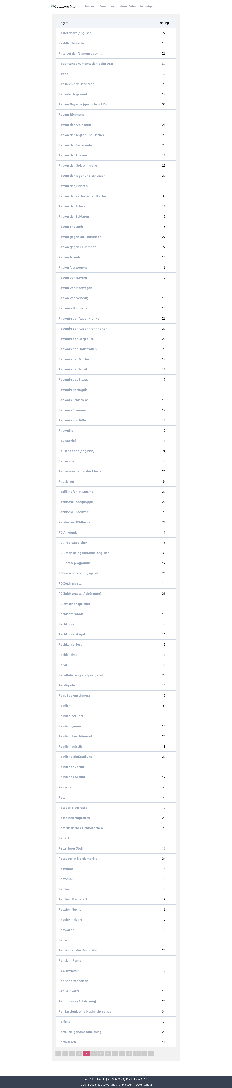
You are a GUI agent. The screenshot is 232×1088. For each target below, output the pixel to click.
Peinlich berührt (71, 716)
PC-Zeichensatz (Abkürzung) (80, 593)
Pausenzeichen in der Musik (80, 471)
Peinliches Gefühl (72, 777)
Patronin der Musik (74, 369)
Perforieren (68, 1042)
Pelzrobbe (66, 869)
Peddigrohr (67, 685)
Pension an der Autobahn (78, 950)
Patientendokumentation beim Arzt (86, 63)
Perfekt (65, 1022)
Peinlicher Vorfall (72, 767)
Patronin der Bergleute (77, 339)
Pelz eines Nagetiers (75, 818)
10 (137, 1053)
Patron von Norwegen (76, 288)
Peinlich (65, 706)
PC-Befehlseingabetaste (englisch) (85, 553)
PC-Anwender (69, 532)
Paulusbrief (68, 441)
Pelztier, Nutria (70, 909)
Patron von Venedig (74, 298)
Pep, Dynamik (69, 971)
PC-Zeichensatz (70, 583)
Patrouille (66, 430)
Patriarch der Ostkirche (77, 84)
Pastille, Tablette (72, 43)
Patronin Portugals (73, 390)
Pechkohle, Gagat (72, 634)
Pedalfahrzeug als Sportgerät (81, 675)
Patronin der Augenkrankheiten (83, 328)
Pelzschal (66, 879)
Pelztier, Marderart (73, 899)
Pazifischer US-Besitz (75, 522)
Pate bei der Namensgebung (81, 53)
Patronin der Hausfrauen (78, 349)
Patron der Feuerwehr (76, 145)
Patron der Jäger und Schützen (82, 176)
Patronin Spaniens (73, 410)
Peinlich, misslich (72, 746)
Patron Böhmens (72, 114)
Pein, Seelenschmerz (75, 695)
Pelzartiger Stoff (71, 848)
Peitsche (65, 787)
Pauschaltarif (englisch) (77, 451)
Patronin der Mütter (74, 359)
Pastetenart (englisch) (76, 33)
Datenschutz (144, 1084)
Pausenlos (67, 461)
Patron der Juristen (74, 186)
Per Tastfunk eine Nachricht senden (86, 1011)
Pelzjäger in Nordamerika (78, 858)
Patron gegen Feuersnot (78, 247)
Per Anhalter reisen (74, 981)
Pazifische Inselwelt (74, 512)
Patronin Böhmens (73, 308)
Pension (65, 940)
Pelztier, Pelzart (71, 920)
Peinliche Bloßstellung (76, 757)
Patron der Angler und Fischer (82, 135)
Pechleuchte (68, 655)
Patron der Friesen (73, 155)
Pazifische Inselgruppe (76, 502)
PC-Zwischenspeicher (75, 604)
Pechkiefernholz (71, 614)
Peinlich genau (70, 726)
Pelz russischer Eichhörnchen (81, 828)
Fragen (89, 6)
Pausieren (67, 481)
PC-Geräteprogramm (75, 563)
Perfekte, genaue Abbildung (80, 1032)
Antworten (106, 6)
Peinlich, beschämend (76, 736)
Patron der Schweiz (74, 206)
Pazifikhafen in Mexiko (76, 492)
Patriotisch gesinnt (73, 94)
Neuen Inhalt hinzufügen (137, 6)
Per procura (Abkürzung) (78, 1001)
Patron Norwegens (73, 267)
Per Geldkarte (70, 991)
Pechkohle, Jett (71, 644)
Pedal (63, 665)
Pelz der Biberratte (73, 808)
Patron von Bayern (73, 278)
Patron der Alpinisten (75, 125)
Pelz (62, 797)
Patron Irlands (70, 257)
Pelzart (64, 838)
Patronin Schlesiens (74, 400)
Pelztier (65, 889)
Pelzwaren (67, 930)
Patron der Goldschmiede (78, 165)
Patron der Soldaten (74, 216)
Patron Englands (71, 227)
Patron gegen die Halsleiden (80, 237)
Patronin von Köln (73, 420)
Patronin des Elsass (74, 379)
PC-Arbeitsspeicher (73, 543)
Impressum (126, 1084)
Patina (64, 74)
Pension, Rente (70, 960)
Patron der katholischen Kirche (83, 196)
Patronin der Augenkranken (80, 318)
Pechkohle (67, 624)
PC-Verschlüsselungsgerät (79, 573)
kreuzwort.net (107, 1084)
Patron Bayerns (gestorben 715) (83, 104)
